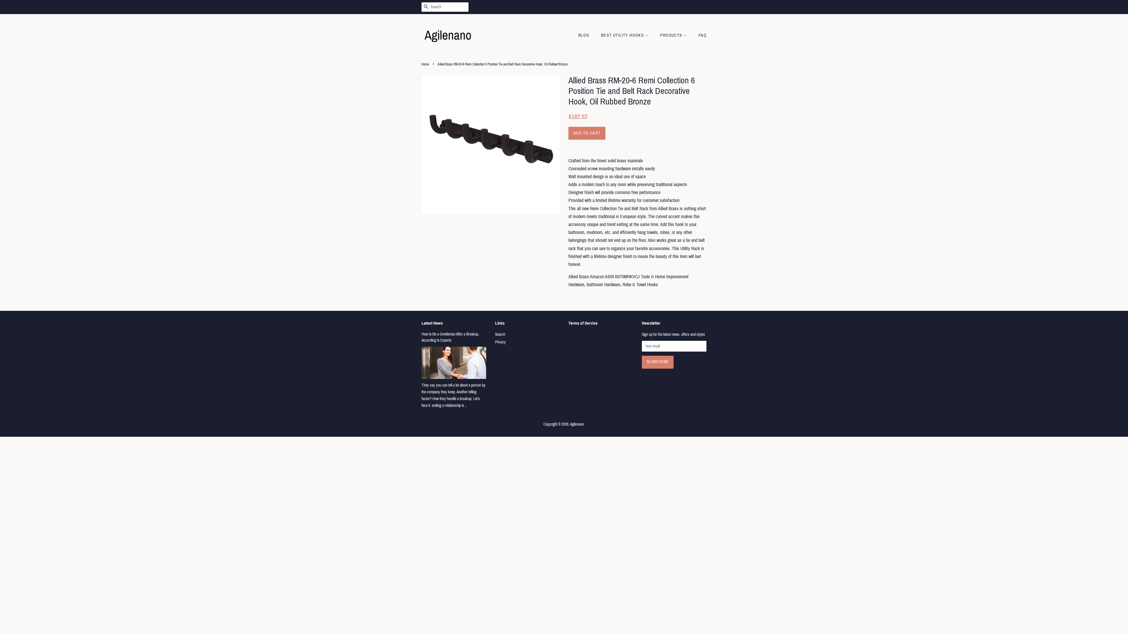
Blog (584, 35)
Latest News (432, 323)
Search (500, 334)
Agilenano (577, 424)
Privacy (500, 342)
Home (425, 64)
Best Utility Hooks (623, 35)
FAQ (702, 35)
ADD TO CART (586, 133)
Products (672, 35)
